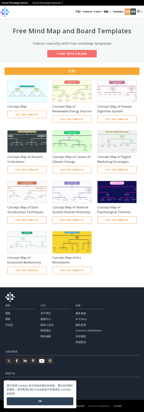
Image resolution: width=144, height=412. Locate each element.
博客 (7, 319)
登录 (133, 11)
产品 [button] (77, 11)
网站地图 (45, 336)
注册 (127, 11)
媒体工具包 (47, 325)
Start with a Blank (72, 53)
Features (87, 11)
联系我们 (45, 330)
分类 (71, 71)
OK (40, 401)
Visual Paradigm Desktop (46, 2)
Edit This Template (27, 114)
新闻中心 (45, 319)
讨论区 (9, 325)
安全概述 (81, 336)
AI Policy (81, 319)
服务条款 (81, 313)
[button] (107, 11)
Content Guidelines (88, 330)
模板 (7, 313)
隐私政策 (81, 325)
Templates (118, 11)
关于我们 (45, 313)
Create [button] (97, 11)
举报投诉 (81, 342)
